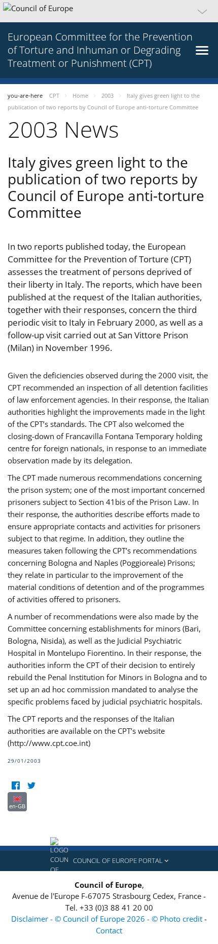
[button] (109, 11)
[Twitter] (31, 786)
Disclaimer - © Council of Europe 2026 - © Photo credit (107, 919)
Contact (109, 930)
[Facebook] (15, 786)
